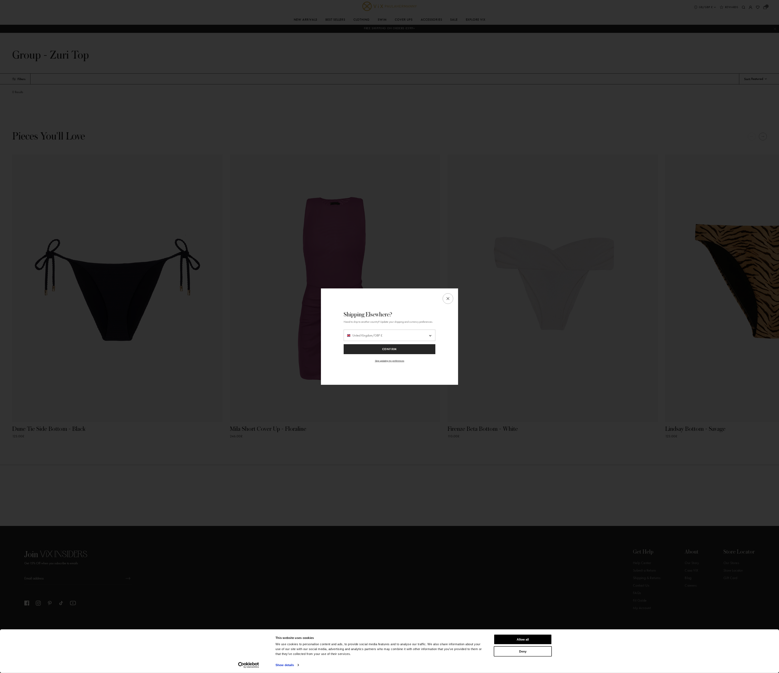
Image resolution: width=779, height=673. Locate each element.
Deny (522, 651)
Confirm (389, 349)
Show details (284, 665)
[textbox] (389, 335)
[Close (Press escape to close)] (448, 298)
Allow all (523, 639)
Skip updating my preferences (389, 361)
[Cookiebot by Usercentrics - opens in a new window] (248, 665)
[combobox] (389, 335)
